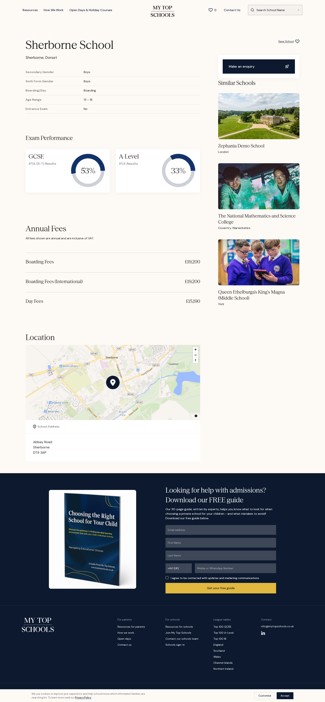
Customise (264, 695)
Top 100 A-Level (223, 632)
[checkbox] (167, 577)
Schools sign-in (175, 644)
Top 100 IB (219, 638)
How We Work (53, 10)
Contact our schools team (182, 638)
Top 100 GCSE (222, 626)
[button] (113, 382)
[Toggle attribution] (196, 416)
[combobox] (179, 568)
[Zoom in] (195, 349)
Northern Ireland (223, 668)
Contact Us (232, 10)
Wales (217, 656)
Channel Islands (223, 662)
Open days (124, 638)
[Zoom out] (195, 355)
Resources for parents (131, 626)
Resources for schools (179, 626)
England (218, 644)
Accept (285, 695)
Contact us (124, 644)
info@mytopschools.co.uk (277, 626)
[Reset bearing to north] (195, 360)
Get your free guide (221, 588)
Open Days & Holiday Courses (90, 10)
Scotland (219, 650)
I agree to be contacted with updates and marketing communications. (215, 578)
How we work (126, 632)
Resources (30, 10)
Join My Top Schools (178, 632)
